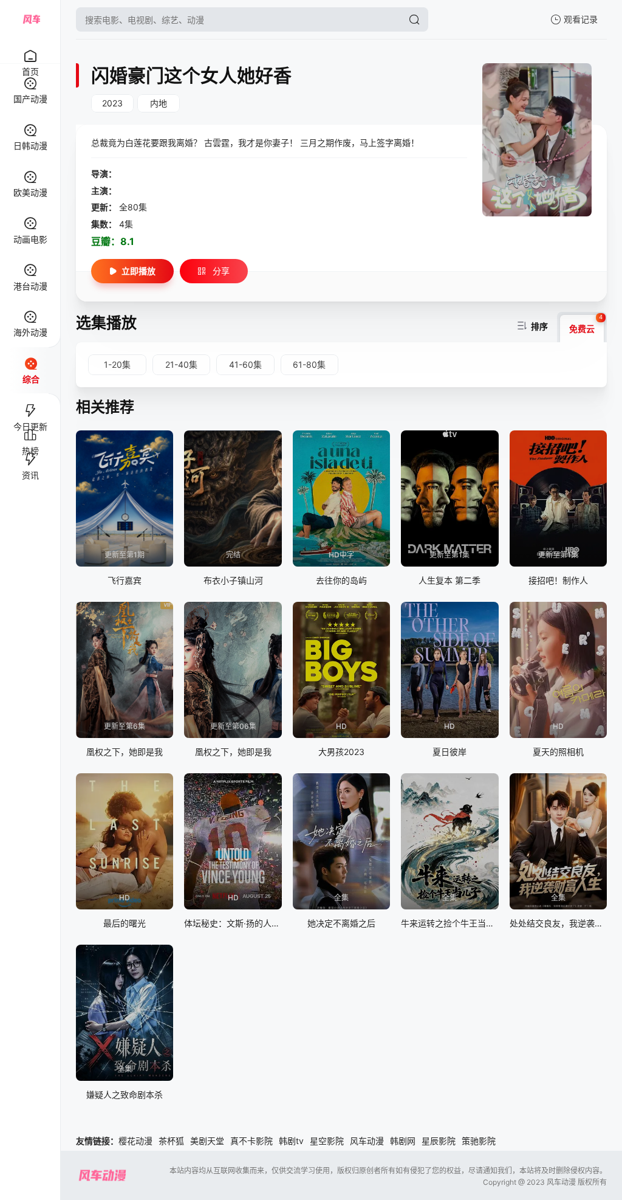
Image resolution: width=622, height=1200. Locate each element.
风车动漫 (367, 1141)
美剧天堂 (207, 1141)
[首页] (30, 50)
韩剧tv (291, 1141)
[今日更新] (30, 405)
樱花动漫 (135, 1141)
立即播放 (138, 271)
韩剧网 (402, 1141)
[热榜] (30, 429)
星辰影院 (439, 1141)
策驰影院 (479, 1141)
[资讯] (30, 454)
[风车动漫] (30, 19)
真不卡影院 (251, 1141)
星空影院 (327, 1141)
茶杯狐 (171, 1141)
